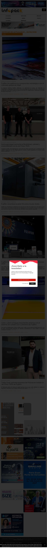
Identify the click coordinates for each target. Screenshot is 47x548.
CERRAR (32, 283)
